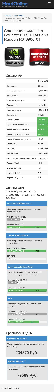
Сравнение (18, 15)
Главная (7, 15)
